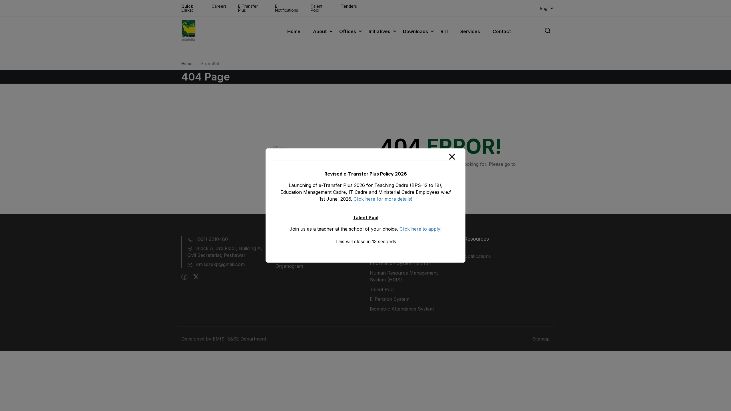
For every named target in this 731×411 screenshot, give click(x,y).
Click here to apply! (420, 229)
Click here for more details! (383, 199)
